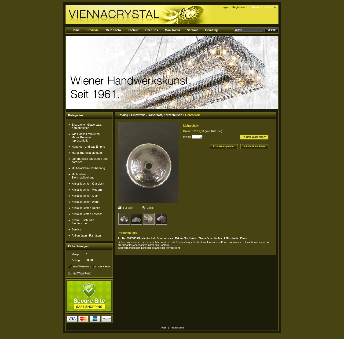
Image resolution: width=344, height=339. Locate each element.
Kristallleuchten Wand (85, 202)
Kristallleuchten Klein (85, 195)
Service (76, 229)
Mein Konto (113, 30)
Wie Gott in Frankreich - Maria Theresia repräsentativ (86, 137)
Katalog (123, 115)
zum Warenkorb (82, 266)
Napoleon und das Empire (88, 146)
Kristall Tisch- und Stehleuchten (83, 222)
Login (225, 7)
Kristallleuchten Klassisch (88, 183)
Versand (192, 30)
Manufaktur (172, 30)
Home (76, 30)
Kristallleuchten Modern (87, 189)
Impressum (177, 327)
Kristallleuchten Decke (86, 208)
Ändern (268, 7)
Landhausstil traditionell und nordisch (90, 160)
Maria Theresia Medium (87, 152)
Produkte (93, 30)
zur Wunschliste (82, 273)
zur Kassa (104, 266)
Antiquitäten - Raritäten (86, 235)
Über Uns (151, 30)
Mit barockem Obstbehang (88, 168)
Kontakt (133, 30)
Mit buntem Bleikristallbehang (83, 176)
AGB (163, 327)
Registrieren (240, 7)
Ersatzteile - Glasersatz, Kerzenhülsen (87, 126)
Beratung (211, 30)
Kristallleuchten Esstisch (87, 214)
